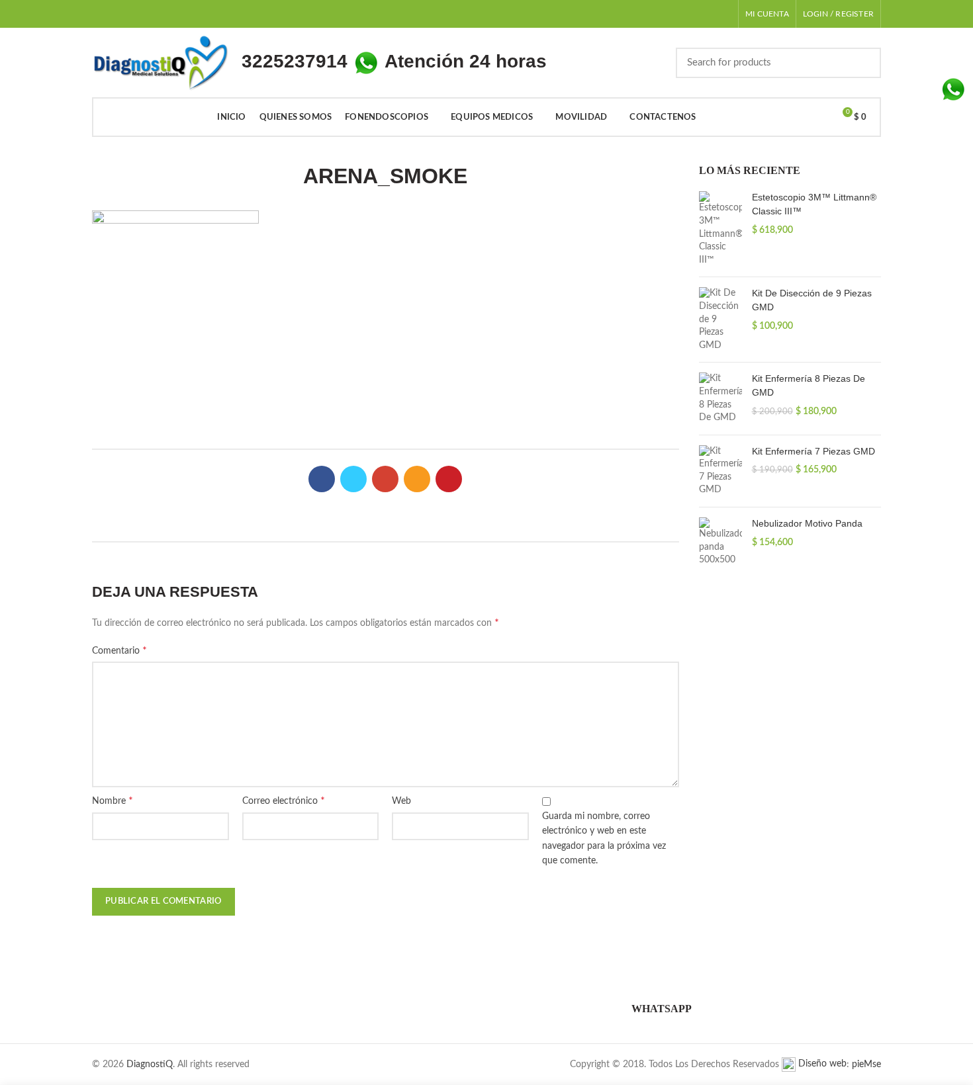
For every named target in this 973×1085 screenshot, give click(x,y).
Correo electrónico (283, 800)
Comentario (119, 650)
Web (401, 801)
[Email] (417, 479)
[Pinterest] (449, 479)
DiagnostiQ (149, 1064)
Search (863, 63)
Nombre (112, 800)
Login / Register (838, 14)
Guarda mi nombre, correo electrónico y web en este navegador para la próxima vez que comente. (604, 838)
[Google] (385, 479)
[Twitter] (353, 479)
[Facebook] (321, 479)
